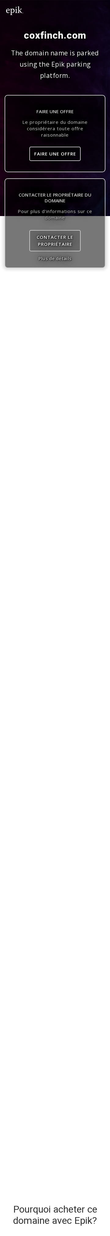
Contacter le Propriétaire (55, 240)
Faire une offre (55, 154)
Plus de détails (55, 258)
